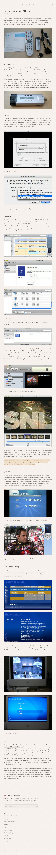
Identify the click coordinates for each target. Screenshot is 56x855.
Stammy (12, 851)
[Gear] (30, 4)
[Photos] (33, 4)
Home (5, 849)
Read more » (32, 802)
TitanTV (33, 126)
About (9, 849)
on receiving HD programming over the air (37, 87)
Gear (14, 849)
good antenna (27, 760)
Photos (18, 849)
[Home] (22, 4)
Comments (24, 851)
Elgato (30, 20)
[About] (26, 4)
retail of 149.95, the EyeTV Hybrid (13, 747)
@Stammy (17, 795)
